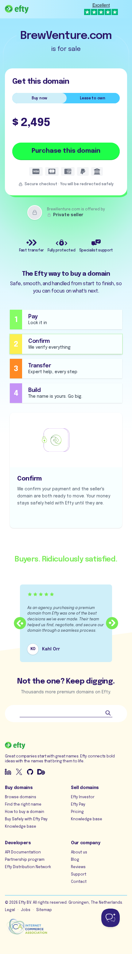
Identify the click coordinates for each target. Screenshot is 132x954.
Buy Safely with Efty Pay (26, 819)
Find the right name (23, 804)
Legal (10, 910)
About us (79, 852)
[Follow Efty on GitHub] (30, 772)
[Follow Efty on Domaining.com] (41, 772)
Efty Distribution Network (28, 867)
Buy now (39, 98)
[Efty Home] (17, 9)
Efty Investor (83, 797)
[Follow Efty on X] (19, 772)
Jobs (25, 910)
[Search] (108, 713)
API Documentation (23, 852)
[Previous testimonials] (20, 623)
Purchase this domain (66, 151)
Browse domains (20, 797)
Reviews (78, 867)
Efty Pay (78, 804)
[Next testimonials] (112, 623)
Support (78, 874)
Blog (75, 860)
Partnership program (25, 860)
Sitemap (44, 910)
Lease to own (92, 98)
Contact (79, 882)
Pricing (77, 812)
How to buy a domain (24, 812)
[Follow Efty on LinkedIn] (8, 772)
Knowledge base (20, 827)
